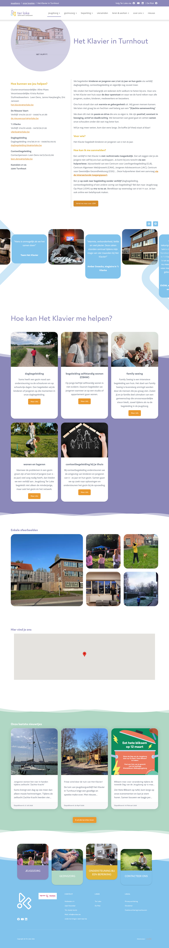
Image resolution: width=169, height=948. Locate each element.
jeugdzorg (15, 3)
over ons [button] (137, 13)
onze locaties (29, 3)
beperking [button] (86, 13)
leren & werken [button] (119, 13)
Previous (149, 223)
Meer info (34, 401)
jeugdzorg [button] (53, 13)
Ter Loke (98, 901)
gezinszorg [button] (69, 13)
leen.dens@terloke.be (22, 158)
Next (155, 223)
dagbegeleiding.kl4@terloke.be (26, 145)
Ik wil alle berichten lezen (84, 820)
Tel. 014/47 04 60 (71, 910)
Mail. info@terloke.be (73, 914)
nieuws (151, 13)
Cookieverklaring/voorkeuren (136, 910)
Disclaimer (129, 906)
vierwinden (102, 13)
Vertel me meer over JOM (86, 203)
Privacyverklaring (131, 901)
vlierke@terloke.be (20, 131)
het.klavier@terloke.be (22, 104)
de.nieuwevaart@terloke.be (25, 118)
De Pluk (97, 906)
